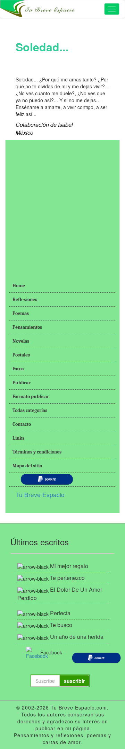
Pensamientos (27, 327)
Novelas (20, 341)
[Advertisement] (62, 206)
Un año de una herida (76, 637)
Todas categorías (29, 410)
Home (18, 286)
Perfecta (60, 613)
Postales (21, 355)
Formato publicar (30, 396)
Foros (18, 369)
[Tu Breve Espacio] (38, 9)
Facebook (47, 652)
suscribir (74, 680)
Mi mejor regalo (69, 566)
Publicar (21, 383)
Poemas (20, 313)
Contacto (21, 424)
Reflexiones (24, 299)
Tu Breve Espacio (40, 494)
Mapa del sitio (27, 466)
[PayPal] (96, 656)
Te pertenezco (67, 578)
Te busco (61, 625)
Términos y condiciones (36, 452)
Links (18, 438)
